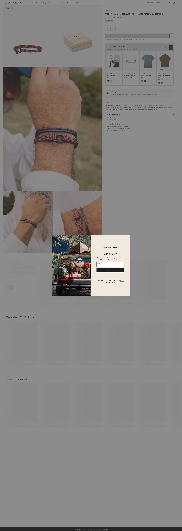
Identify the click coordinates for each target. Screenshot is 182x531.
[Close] (128, 237)
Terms (113, 282)
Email (99, 263)
